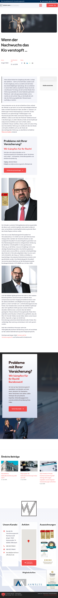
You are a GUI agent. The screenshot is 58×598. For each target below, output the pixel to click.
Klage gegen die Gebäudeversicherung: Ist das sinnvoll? (28, 475)
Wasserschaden (6, 132)
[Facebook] (21, 64)
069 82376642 (10, 546)
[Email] (32, 64)
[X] (24, 64)
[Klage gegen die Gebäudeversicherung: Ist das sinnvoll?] (29, 466)
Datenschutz (45, 593)
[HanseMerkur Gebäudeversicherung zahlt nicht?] (9, 466)
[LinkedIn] (27, 64)
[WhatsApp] (30, 64)
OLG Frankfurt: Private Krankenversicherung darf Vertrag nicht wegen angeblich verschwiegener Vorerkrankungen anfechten (48, 477)
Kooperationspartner (53, 593)
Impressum (40, 593)
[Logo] (9, 5)
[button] (28, 541)
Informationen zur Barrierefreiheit (50, 594)
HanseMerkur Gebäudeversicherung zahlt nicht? (9, 475)
